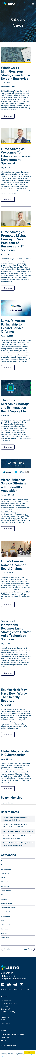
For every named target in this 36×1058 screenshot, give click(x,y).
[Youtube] (21, 984)
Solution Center (6, 1001)
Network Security (5, 916)
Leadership (5, 1037)
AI (1, 860)
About (3, 1030)
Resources (3, 933)
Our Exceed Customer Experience (13, 1035)
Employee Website (8, 1045)
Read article (8, 116)
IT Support (4, 899)
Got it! (29, 1052)
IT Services (4, 894)
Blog (2, 864)
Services (4, 996)
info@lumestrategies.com (13, 978)
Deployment (5, 1006)
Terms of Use (17, 989)
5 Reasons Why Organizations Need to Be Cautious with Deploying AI (16, 819)
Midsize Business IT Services (8, 907)
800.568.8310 (8, 976)
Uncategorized (5, 937)
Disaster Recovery (6, 890)
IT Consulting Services (9, 1003)
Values (3, 1040)
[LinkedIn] (2, 984)
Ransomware (4, 929)
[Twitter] (9, 984)
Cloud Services (5, 873)
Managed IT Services (6, 903)
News (2, 920)
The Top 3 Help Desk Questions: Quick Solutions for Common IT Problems (15, 826)
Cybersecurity (5, 882)
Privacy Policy (6, 989)
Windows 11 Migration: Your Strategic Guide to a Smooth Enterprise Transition (18, 844)
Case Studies (5, 1024)
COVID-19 (3, 877)
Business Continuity (6, 869)
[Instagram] (15, 984)
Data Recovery (5, 886)
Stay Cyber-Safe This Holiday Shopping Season (18, 831)
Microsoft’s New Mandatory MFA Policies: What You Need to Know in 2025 (18, 837)
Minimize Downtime (6, 912)
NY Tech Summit (5, 924)
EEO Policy (28, 989)
